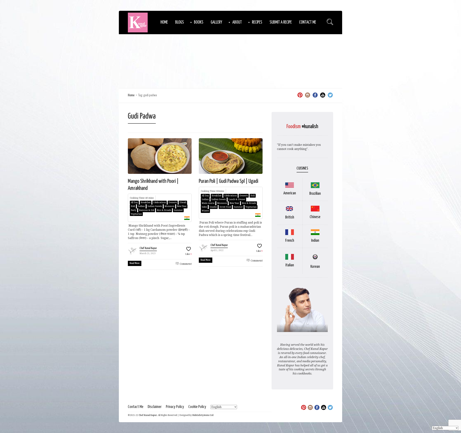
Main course (208, 203)
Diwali (183, 202)
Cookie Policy (197, 407)
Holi (133, 206)
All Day (134, 202)
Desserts (173, 202)
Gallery (216, 22)
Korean (315, 267)
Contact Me (307, 22)
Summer (178, 210)
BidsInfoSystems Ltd (202, 415)
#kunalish (310, 126)
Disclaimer (155, 407)
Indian (141, 206)
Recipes (257, 22)
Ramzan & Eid (146, 210)
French (289, 240)
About (237, 22)
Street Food (225, 207)
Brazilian (315, 193)
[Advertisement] (230, 61)
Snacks (213, 207)
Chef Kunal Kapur (148, 248)
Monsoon (169, 206)
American (289, 193)
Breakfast (146, 202)
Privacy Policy (175, 407)
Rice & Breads (164, 210)
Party (133, 210)
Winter (205, 210)
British (289, 217)
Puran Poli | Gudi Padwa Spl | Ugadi (228, 181)
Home (164, 22)
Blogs (179, 22)
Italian (289, 265)
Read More (135, 263)
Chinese (315, 217)
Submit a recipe (281, 22)
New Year (182, 206)
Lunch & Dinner (237, 199)
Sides (204, 207)
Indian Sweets (154, 206)
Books (198, 22)
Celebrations (159, 202)
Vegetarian (136, 214)
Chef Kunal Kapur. (148, 415)
